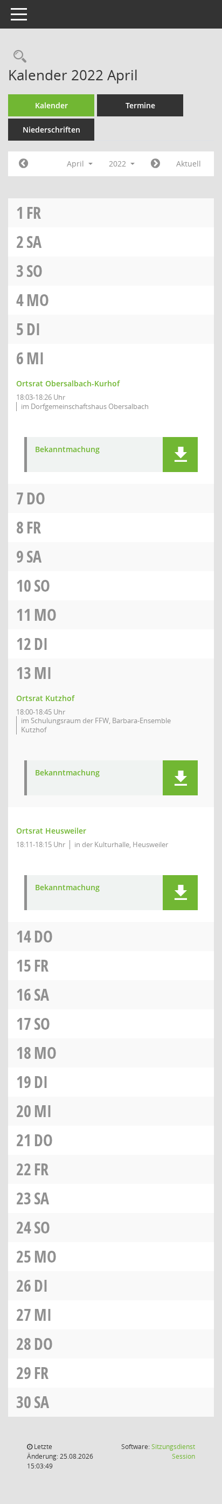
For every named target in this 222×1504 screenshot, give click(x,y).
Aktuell (188, 163)
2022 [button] (118, 163)
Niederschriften (51, 129)
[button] (180, 454)
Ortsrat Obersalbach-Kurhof (68, 383)
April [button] (76, 163)
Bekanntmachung (67, 449)
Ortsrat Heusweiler (51, 831)
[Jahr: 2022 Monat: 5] (155, 164)
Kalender (51, 105)
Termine (140, 105)
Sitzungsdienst (173, 1451)
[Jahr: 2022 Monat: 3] (23, 164)
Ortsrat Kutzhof (45, 698)
